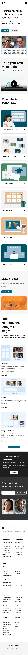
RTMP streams (5, 608)
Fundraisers (18, 603)
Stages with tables (8, 431)
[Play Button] (14, 84)
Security (23, 648)
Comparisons (18, 571)
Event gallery (18, 573)
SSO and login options (7, 606)
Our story (17, 620)
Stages (3, 397)
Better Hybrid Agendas (20, 583)
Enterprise (4, 569)
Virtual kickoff (18, 608)
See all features (14, 447)
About (4, 648)
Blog (16, 624)
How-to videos (5, 550)
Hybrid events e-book (7, 558)
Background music (6, 599)
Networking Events (19, 585)
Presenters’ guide (19, 552)
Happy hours (18, 599)
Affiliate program (19, 631)
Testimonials (5, 571)
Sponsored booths (6, 610)
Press (13, 648)
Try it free (14, 30)
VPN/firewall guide (6, 546)
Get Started (20, 493)
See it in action (6, 291)
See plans (5, 30)
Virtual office (18, 612)
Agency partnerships (7, 575)
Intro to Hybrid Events (7, 582)
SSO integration (6, 548)
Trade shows (18, 601)
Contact (17, 622)
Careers (8, 648)
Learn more (4, 375)
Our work (4, 573)
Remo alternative (6, 620)
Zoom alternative (6, 630)
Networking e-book (6, 556)
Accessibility (18, 569)
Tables (3, 592)
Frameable (16, 645)
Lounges (4, 363)
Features (4, 566)
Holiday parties (18, 606)
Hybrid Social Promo (7, 585)
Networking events (19, 595)
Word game (5, 601)
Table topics (5, 603)
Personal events (18, 610)
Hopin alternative (6, 622)
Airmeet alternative (6, 624)
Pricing (16, 566)
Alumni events (18, 597)
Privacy (16, 628)
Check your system (19, 546)
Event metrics (5, 612)
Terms (16, 626)
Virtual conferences (19, 592)
